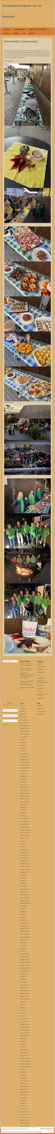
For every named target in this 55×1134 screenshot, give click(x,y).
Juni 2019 (22, 945)
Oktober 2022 (23, 832)
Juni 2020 (22, 911)
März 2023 (22, 818)
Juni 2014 (22, 1100)
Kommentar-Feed (41, 711)
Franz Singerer (10, 46)
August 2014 (23, 1095)
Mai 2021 (22, 880)
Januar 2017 (23, 1021)
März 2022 (22, 852)
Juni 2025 (22, 742)
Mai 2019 (22, 948)
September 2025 (24, 734)
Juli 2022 (22, 841)
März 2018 (22, 982)
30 (16, 718)
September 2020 (24, 903)
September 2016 (24, 1033)
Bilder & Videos (41, 666)
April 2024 (22, 782)
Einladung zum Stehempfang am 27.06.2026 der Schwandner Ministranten (27, 682)
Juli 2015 (22, 1069)
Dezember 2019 (24, 928)
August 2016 (23, 1035)
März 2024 (22, 785)
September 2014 (24, 1092)
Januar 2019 (23, 956)
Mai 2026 (22, 711)
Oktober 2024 (23, 765)
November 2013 (24, 1120)
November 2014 (24, 1086)
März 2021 (22, 886)
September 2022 (24, 835)
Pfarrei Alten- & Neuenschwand (37, 29)
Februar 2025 (23, 754)
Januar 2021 (23, 892)
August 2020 (23, 906)
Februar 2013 (23, 1126)
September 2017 (24, 999)
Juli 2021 (22, 875)
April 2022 (22, 849)
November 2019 (24, 931)
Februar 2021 (23, 889)
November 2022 (24, 830)
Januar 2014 (23, 1114)
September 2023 (24, 801)
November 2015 (24, 1061)
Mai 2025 (22, 745)
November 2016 (24, 1027)
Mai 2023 (22, 813)
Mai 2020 (22, 914)
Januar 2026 (23, 722)
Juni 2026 (22, 708)
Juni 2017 (22, 1007)
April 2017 (22, 1013)
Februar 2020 (23, 923)
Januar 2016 (23, 1055)
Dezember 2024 (24, 759)
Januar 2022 (23, 858)
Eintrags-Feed (40, 708)
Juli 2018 (22, 973)
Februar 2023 (23, 821)
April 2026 (22, 714)
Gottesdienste (40, 672)
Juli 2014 (22, 1097)
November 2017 (24, 993)
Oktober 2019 (23, 934)
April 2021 (22, 883)
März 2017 (22, 1016)
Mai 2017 (22, 1010)
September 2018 (24, 968)
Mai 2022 (22, 846)
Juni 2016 (22, 1041)
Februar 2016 (23, 1052)
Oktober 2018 (23, 965)
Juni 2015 (22, 1072)
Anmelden (39, 706)
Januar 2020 (23, 925)
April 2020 (22, 917)
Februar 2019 (23, 954)
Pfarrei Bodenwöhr (19, 29)
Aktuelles (6, 33)
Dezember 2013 (24, 1117)
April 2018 (22, 979)
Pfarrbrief (39, 691)
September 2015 (24, 1066)
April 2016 (22, 1047)
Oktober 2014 (23, 1089)
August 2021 (23, 872)
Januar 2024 (23, 790)
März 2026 (22, 717)
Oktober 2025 (23, 731)
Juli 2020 (22, 909)
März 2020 (22, 920)
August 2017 (23, 1002)
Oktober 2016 (23, 1030)
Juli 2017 (22, 1004)
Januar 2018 (23, 987)
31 (3, 721)
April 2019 (22, 951)
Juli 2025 (22, 739)
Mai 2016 (22, 1044)
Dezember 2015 (24, 1058)
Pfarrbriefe (16, 33)
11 (6, 713)
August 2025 (23, 737)
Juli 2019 (22, 942)
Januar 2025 (23, 756)
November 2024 (24, 762)
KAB (38, 675)
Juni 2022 (22, 844)
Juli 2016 (22, 1038)
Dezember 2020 (24, 894)
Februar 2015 (23, 1080)
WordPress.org (41, 714)
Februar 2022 (23, 855)
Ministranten (40, 685)
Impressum (32, 33)
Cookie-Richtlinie (38, 1131)
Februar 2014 (23, 1111)
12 (8, 713)
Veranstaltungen (41, 698)
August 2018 (23, 971)
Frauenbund (40, 669)
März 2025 (22, 751)
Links (24, 33)
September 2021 (24, 869)
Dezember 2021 (24, 861)
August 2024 (23, 770)
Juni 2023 (22, 810)
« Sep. (4, 724)
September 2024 (24, 768)
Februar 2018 (23, 985)
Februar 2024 (23, 787)
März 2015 (22, 1078)
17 (3, 715)
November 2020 (24, 897)
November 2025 (24, 728)
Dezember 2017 (24, 990)
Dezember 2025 (24, 725)
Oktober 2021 (23, 866)
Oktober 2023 (23, 799)
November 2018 (24, 962)
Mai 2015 (22, 1075)
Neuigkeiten (40, 688)
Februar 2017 (23, 1018)
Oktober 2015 (23, 1064)
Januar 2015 (23, 1083)
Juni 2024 (22, 776)
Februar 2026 (23, 720)
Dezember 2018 (24, 959)
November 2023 (24, 796)
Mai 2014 (22, 1103)
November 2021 (24, 863)
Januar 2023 (23, 824)
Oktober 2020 (23, 900)
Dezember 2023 (24, 793)
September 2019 (24, 937)
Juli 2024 (22, 773)
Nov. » (8, 724)
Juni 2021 (22, 878)
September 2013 (24, 1123)
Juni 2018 (22, 976)
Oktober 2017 (23, 996)
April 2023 (22, 815)
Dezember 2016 (24, 1024)
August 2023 (23, 804)
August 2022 (23, 838)
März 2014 (22, 1109)
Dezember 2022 (24, 827)
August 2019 (23, 940)
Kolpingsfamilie (40, 678)
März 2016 (22, 1049)
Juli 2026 (22, 706)
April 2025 (22, 748)
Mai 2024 (22, 779)
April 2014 (22, 1106)
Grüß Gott (6, 29)
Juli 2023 (22, 807)
